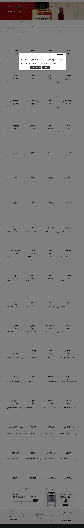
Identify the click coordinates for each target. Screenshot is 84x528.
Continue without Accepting (61, 54)
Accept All (46, 67)
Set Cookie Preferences (36, 67)
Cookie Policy (54, 63)
